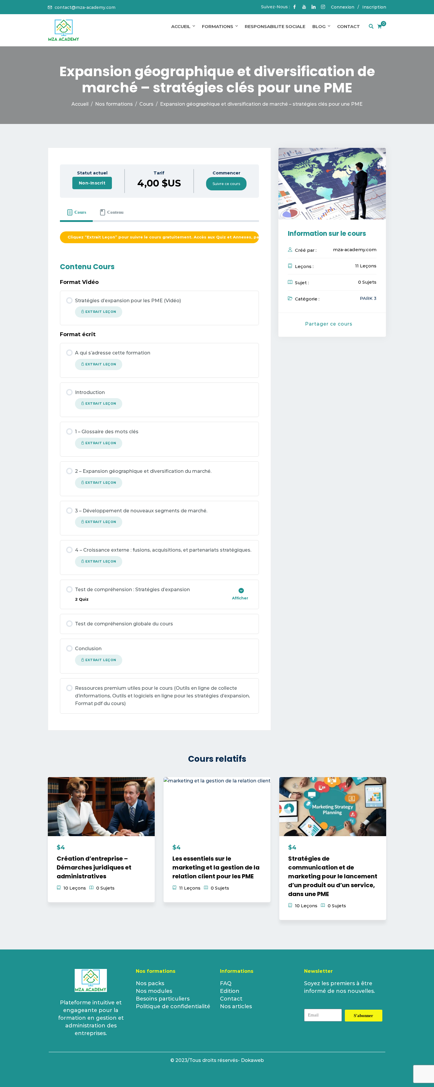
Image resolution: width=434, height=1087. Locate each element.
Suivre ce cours (226, 184)
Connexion (342, 7)
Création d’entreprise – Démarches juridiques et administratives (94, 867)
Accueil (180, 26)
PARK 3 (368, 298)
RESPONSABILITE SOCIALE (275, 26)
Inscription (374, 7)
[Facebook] (295, 7)
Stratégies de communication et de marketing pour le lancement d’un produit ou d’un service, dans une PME (332, 876)
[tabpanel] (159, 237)
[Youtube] (304, 7)
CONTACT (348, 26)
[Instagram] (323, 7)
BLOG (319, 26)
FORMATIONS (217, 26)
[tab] (76, 212)
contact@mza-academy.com (85, 7)
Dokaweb (252, 1060)
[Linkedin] (313, 7)
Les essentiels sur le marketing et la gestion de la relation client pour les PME (216, 867)
